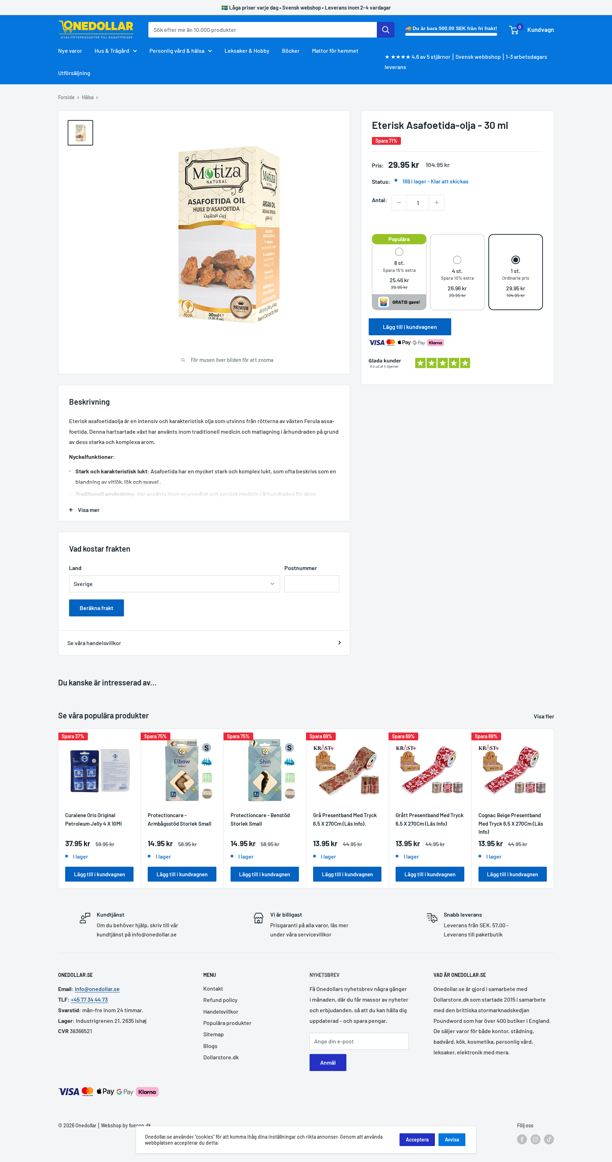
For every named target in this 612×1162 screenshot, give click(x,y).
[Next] (554, 809)
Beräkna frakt (96, 607)
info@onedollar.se (97, 988)
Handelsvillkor (220, 1011)
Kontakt (213, 988)
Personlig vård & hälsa (176, 50)
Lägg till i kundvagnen (410, 326)
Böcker (291, 50)
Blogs (210, 1045)
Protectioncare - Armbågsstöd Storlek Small (179, 819)
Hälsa (88, 97)
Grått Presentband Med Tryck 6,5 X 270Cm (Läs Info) (430, 819)
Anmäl (328, 1062)
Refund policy (220, 999)
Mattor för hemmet (335, 50)
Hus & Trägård (112, 50)
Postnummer (300, 567)
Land (75, 567)
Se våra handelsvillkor (94, 642)
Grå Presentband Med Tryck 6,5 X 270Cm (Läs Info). (345, 819)
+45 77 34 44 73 (89, 999)
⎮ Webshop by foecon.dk (123, 1125)
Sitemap (213, 1034)
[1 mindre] (399, 202)
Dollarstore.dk (221, 1057)
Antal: (379, 199)
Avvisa (452, 1140)
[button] (399, 269)
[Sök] (386, 30)
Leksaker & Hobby (247, 50)
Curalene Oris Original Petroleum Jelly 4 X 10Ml (93, 819)
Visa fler (544, 716)
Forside (66, 97)
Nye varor (70, 50)
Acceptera (417, 1140)
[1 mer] (436, 202)
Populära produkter (227, 1022)
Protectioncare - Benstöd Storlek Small (260, 819)
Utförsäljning (74, 72)
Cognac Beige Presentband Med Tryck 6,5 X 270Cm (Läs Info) (510, 823)
